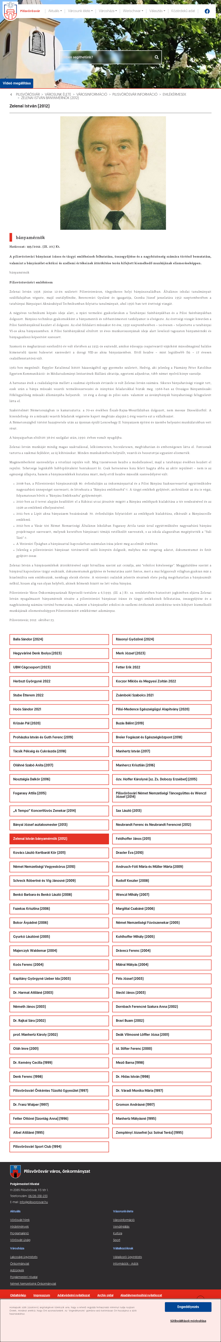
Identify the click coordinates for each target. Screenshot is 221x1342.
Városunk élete (79, 11)
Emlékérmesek (174, 94)
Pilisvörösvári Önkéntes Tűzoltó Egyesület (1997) (50, 1091)
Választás (156, 11)
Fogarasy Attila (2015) (29, 793)
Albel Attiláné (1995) (28, 1133)
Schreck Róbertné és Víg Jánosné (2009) (44, 881)
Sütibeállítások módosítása (188, 1321)
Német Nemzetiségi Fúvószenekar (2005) (148, 923)
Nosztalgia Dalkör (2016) (31, 779)
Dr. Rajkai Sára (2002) (29, 1021)
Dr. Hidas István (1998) (133, 1077)
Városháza (106, 11)
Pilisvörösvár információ (135, 94)
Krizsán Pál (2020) (26, 723)
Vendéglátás (121, 1227)
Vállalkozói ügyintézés (127, 1257)
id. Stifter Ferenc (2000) (134, 1049)
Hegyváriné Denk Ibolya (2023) (37, 653)
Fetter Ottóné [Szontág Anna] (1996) (40, 1119)
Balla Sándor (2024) (28, 639)
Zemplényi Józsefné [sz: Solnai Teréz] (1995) (149, 1133)
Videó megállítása (17, 83)
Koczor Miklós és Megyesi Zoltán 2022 (146, 681)
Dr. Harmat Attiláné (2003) (33, 993)
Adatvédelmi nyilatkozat (73, 1295)
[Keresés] (157, 57)
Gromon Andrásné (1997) (135, 1105)
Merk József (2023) (130, 653)
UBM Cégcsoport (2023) (32, 667)
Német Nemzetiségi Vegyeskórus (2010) (44, 867)
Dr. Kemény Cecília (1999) (32, 1063)
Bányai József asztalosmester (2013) (40, 825)
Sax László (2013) (128, 811)
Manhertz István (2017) (133, 751)
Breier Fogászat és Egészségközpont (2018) (149, 737)
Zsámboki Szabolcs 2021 (134, 695)
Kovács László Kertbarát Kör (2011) (39, 853)
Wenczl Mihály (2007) (132, 895)
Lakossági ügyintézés (24, 1257)
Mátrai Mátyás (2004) (132, 965)
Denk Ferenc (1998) (28, 1077)
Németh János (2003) (29, 1007)
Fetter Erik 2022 (128, 667)
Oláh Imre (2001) (25, 1049)
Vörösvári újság (20, 1240)
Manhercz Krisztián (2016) (135, 765)
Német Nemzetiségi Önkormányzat (33, 1284)
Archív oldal (105, 1295)
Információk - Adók (125, 1264)
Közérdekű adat (183, 11)
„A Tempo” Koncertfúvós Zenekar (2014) (44, 811)
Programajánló (19, 1233)
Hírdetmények (19, 1227)
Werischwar (132, 11)
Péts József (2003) (130, 979)
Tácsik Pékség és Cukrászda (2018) (39, 751)
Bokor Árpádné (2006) (30, 923)
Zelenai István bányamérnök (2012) (50, 98)
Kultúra (117, 1233)
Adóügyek (17, 1270)
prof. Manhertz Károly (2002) (35, 1035)
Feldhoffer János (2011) (133, 839)
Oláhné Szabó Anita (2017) (33, 765)
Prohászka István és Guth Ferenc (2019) (43, 737)
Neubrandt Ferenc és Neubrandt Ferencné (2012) (153, 825)
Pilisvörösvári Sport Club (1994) (37, 1147)
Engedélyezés (188, 1307)
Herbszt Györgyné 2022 (32, 681)
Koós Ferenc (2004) (28, 965)
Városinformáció (91, 94)
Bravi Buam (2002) (130, 1021)
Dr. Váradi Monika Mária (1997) (139, 1091)
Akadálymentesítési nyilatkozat (141, 1295)
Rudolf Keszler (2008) (132, 881)
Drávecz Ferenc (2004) (133, 951)
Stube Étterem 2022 (28, 695)
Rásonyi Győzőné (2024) (135, 639)
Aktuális (53, 11)
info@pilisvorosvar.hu (34, 1202)
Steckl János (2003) (130, 993)
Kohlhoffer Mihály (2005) (135, 937)
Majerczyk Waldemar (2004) (35, 951)
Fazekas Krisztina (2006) (31, 909)
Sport (116, 1240)
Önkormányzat (19, 1264)
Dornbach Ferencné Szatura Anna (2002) (147, 1007)
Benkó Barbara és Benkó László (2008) (42, 895)
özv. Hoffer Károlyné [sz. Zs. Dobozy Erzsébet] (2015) (156, 779)
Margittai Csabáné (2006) (135, 909)
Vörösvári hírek (20, 1220)
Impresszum (41, 1295)
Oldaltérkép (18, 1295)
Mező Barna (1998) (130, 1063)
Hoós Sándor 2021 (27, 709)
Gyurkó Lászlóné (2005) (31, 937)
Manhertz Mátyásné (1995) (136, 1119)
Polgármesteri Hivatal (24, 1277)
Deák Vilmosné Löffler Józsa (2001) (142, 1035)
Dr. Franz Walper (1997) (31, 1105)
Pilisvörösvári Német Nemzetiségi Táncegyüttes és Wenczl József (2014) (161, 795)
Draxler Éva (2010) (129, 853)
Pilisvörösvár (28, 94)
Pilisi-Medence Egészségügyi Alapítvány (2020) (152, 709)
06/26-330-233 (37, 1196)
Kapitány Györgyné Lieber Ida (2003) (42, 979)
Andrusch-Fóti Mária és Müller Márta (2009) (149, 867)
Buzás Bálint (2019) (130, 723)
